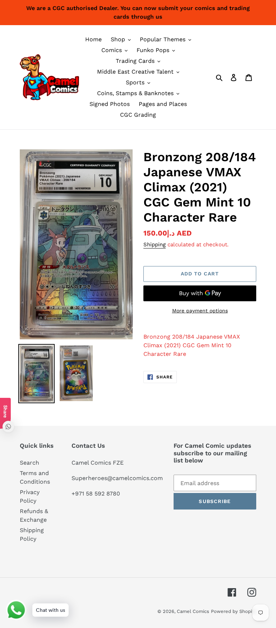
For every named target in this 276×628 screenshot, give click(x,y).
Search (29, 462)
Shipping (154, 244)
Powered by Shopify (233, 611)
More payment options (200, 310)
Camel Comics (193, 611)
